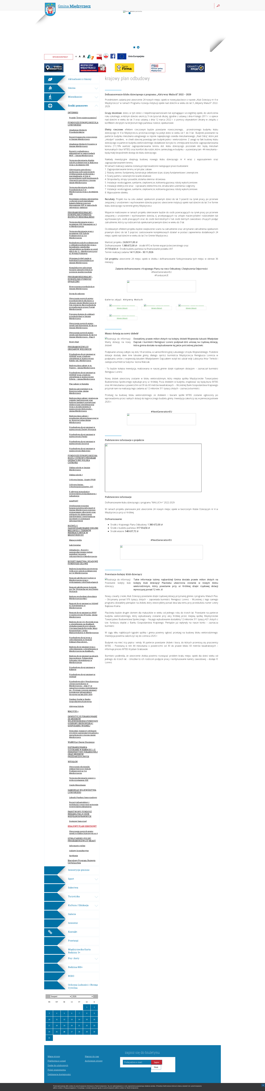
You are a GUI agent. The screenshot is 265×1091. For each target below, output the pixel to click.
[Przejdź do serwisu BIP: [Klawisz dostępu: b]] (99, 57)
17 (49, 1025)
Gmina (74, 6)
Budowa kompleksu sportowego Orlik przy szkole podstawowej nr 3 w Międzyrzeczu (83, 570)
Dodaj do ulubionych (58, 1065)
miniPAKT (73, 501)
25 (57, 1032)
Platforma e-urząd (57, 1060)
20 (72, 1025)
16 (94, 1019)
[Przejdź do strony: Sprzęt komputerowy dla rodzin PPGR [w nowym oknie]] (195, 72)
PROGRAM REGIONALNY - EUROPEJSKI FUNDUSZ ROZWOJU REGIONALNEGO (81, 214)
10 (49, 1019)
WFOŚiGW (73, 761)
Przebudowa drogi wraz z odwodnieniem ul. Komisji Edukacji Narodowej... (80, 639)
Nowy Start (74, 342)
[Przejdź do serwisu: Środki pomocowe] (131, 60)
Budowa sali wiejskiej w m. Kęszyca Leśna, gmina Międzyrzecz (81, 391)
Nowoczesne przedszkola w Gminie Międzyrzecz (82, 287)
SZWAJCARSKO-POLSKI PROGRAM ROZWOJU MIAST (82, 839)
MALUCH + (73, 711)
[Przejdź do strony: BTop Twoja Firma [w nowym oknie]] (124, 72)
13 (72, 1019)
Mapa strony (54, 1056)
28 (79, 1032)
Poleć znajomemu (57, 1069)
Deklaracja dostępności (59, 1074)
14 (79, 1019)
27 (72, 1032)
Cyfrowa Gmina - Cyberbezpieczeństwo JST (81, 485)
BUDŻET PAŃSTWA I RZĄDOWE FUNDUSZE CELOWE (83, 562)
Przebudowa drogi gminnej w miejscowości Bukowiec (82, 449)
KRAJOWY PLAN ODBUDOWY (82, 826)
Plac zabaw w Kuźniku (79, 384)
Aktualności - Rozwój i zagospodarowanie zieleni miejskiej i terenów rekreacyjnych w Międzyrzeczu (83, 553)
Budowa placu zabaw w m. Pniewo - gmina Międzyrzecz (82, 366)
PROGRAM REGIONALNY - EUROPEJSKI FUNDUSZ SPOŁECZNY (80, 279)
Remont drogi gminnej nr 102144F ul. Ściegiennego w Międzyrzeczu (83, 605)
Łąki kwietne (75, 545)
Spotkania (73, 855)
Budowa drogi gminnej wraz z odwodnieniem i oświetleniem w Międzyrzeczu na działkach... (83, 649)
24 (49, 1032)
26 (64, 1032)
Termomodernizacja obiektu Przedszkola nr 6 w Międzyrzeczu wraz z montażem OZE (83, 190)
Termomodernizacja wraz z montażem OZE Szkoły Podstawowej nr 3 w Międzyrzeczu (81, 234)
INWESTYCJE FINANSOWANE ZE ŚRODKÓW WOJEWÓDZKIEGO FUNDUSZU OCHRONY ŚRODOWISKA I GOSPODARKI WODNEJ (83, 721)
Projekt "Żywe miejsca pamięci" (83, 117)
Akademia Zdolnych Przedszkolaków (78, 131)
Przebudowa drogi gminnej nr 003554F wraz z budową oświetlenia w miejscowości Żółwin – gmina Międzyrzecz (82, 375)
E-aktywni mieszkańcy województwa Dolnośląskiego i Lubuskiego (82, 493)
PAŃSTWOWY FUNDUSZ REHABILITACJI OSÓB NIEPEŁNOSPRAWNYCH (80, 814)
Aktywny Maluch (122, 308)
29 (87, 1032)
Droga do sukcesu (77, 293)
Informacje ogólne (77, 845)
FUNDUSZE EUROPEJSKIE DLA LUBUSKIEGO (83, 123)
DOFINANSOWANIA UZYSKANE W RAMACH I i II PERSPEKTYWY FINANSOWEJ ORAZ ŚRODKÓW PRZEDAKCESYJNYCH (83, 752)
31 (49, 1038)
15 (87, 1019)
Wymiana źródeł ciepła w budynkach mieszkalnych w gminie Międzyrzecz (81, 260)
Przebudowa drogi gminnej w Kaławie (82, 668)
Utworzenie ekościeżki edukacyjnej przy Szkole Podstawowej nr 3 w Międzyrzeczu (80, 769)
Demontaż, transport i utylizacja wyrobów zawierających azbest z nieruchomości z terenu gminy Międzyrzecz (84, 733)
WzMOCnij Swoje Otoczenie (81, 742)
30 (94, 1032)
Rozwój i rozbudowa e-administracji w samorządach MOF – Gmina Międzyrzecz (82, 153)
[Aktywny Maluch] (122, 305)
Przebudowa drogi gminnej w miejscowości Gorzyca (82, 442)
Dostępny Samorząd (78, 821)
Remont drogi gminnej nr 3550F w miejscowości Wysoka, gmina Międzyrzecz (83, 614)
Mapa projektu (75, 540)
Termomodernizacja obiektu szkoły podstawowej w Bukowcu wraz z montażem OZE (83, 162)
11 (57, 1019)
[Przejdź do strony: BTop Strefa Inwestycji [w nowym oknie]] (53, 72)
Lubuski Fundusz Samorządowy (83, 797)
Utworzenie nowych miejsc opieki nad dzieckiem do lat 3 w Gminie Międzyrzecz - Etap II (83, 334)
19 (64, 1025)
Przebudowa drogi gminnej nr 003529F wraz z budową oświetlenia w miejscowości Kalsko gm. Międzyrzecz (82, 357)
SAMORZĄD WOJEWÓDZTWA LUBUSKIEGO (82, 791)
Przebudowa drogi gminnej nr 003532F (82, 675)
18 (57, 1025)
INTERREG (73, 112)
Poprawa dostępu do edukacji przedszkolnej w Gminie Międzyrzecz (82, 316)
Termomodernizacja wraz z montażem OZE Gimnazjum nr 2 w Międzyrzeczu (83, 224)
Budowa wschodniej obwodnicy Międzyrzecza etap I (83, 597)
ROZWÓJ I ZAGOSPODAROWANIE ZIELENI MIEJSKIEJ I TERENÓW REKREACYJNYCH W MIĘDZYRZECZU (83, 530)
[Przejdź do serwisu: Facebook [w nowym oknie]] (112, 60)
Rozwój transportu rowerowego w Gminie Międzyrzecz (83, 138)
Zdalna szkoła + (76, 474)
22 (87, 1025)
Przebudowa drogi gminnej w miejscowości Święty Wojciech (82, 428)
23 (94, 1025)
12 (64, 1019)
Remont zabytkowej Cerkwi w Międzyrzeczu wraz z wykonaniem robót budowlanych (83, 580)
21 (79, 1025)
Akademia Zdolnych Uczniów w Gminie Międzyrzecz (83, 145)
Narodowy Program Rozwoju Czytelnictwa (81, 861)
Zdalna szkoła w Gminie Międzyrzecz (79, 468)
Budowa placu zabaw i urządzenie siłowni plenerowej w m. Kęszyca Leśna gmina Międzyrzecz (84, 419)
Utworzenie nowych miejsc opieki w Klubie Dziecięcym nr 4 (83, 832)
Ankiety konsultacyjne (79, 850)
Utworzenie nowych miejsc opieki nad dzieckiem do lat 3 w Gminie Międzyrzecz (83, 325)
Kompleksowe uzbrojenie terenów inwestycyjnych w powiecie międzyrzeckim (81, 269)
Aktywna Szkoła (76, 706)
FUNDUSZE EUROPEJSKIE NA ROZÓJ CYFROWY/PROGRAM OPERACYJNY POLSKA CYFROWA (82, 459)
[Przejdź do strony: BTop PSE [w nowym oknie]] (157, 72)
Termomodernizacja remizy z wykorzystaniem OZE (82, 779)
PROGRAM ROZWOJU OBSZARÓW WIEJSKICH (80, 347)
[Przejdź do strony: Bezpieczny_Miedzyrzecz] (93, 72)
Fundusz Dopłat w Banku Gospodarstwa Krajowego (80, 700)
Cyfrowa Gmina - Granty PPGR (82, 479)
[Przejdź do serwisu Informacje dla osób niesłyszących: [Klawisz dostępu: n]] (91, 57)
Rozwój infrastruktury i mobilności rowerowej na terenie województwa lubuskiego (83, 804)
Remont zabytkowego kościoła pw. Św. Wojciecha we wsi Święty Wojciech (83, 589)
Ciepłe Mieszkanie (77, 785)
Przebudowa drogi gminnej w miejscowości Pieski (82, 435)
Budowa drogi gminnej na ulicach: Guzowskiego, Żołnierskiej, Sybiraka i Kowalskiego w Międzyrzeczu (83, 659)
